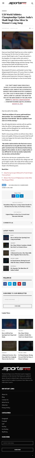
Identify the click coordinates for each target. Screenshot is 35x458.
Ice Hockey (5, 429)
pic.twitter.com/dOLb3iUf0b (20, 100)
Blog (12, 235)
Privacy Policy (6, 407)
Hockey (4, 426)
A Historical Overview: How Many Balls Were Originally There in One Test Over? (21, 254)
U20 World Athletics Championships (18, 185)
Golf (3, 424)
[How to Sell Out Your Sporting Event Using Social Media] (6, 237)
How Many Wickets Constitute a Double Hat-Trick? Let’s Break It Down (21, 246)
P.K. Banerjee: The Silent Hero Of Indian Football (19, 269)
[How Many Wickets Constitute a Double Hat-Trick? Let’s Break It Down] (6, 245)
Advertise (5, 405)
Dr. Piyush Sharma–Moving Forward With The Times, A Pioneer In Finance (20, 261)
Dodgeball (5, 418)
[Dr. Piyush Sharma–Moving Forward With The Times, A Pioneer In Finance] (6, 260)
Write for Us (5, 402)
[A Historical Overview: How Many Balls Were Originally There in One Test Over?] (6, 252)
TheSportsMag (5, 28)
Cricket (13, 243)
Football (13, 266)
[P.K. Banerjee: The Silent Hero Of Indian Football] (6, 268)
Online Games (15, 258)
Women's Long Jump (7, 187)
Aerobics (4, 10)
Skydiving (4, 432)
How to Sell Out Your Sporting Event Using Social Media (20, 238)
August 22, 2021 (17, 104)
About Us (4, 394)
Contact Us (5, 399)
